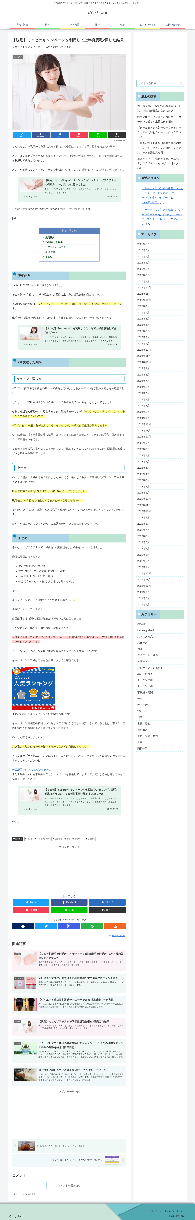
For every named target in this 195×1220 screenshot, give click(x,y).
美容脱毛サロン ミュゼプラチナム (31, 769)
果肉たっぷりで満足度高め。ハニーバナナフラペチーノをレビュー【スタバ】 (159, 163)
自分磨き (18, 839)
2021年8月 (143, 598)
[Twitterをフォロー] (46, 926)
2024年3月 (143, 405)
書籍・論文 (143, 723)
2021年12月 (144, 573)
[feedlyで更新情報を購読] (92, 926)
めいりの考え (145, 673)
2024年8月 (143, 374)
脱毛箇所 (50, 237)
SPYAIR (142, 624)
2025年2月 (143, 337)
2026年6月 (143, 250)
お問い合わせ (155, 1211)
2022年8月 (143, 523)
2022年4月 (143, 548)
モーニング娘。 (146, 680)
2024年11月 (144, 355)
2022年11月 (144, 505)
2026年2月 (143, 275)
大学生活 (142, 704)
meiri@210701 (150, 202)
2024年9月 (143, 368)
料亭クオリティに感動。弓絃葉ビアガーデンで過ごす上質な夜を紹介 (159, 119)
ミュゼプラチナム (44, 839)
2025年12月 (144, 287)
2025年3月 (143, 331)
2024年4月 (143, 399)
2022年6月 (143, 536)
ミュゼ (30, 839)
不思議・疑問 (145, 692)
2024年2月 (143, 411)
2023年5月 (143, 467)
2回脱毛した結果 (54, 242)
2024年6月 (143, 387)
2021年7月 (143, 604)
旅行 (139, 711)
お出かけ (142, 642)
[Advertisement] (69, 869)
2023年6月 (143, 461)
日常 (139, 717)
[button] (181, 83)
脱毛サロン (79, 839)
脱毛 (68, 839)
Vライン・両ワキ (57, 247)
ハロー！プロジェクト (150, 667)
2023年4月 (143, 473)
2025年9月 (143, 306)
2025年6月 (143, 312)
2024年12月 (144, 349)
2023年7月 (143, 455)
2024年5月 (143, 393)
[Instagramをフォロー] (69, 926)
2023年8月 (143, 449)
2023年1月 (143, 492)
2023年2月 (143, 486)
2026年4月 (143, 262)
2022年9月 (143, 517)
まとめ (48, 256)
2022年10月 (144, 511)
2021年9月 (143, 592)
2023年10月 (144, 436)
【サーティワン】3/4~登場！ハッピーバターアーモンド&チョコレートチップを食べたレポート (162, 193)
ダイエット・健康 (147, 655)
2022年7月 (143, 529)
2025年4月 (143, 324)
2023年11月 (144, 430)
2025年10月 (144, 299)
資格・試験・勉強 (147, 736)
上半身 (51, 251)
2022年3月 (143, 554)
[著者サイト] (23, 926)
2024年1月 (143, 418)
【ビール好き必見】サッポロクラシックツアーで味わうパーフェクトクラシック (159, 132)
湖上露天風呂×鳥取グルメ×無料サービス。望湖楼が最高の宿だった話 (159, 108)
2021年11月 (144, 579)
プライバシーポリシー (174, 1211)
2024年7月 (143, 380)
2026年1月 (143, 281)
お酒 (139, 648)
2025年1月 (143, 343)
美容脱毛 (58, 839)
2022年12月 (144, 498)
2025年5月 (143, 318)
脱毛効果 (91, 839)
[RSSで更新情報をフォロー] (115, 926)
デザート (142, 661)
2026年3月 (143, 268)
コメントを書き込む (69, 1185)
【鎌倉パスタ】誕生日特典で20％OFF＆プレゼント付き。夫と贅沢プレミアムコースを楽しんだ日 (159, 148)
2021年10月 (144, 585)
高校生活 (142, 748)
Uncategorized (145, 630)
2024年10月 (144, 362)
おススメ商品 (145, 636)
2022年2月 (143, 561)
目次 (64, 230)
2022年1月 (143, 567)
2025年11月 (144, 293)
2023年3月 (143, 480)
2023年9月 (143, 442)
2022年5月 (143, 542)
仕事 (139, 698)
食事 (139, 742)
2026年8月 (143, 244)
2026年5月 (143, 256)
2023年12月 (144, 424)
